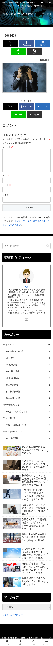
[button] (34, 51)
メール (6, 185)
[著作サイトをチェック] (26, 320)
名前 (5, 175)
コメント (7, 147)
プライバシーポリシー (12, 615)
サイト (5, 194)
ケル (26, 287)
